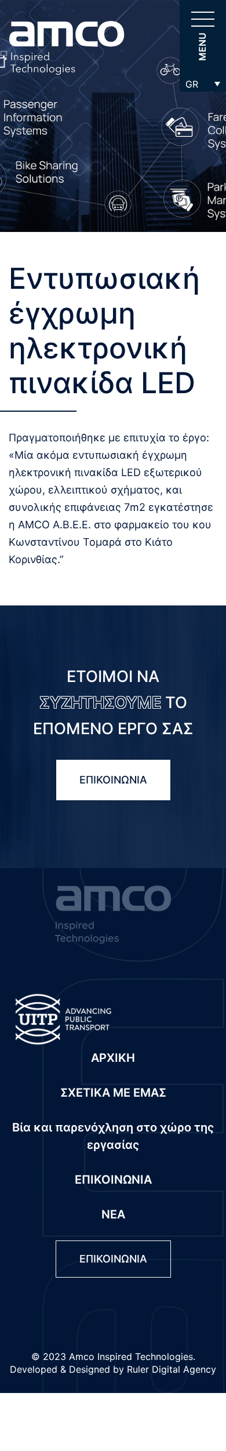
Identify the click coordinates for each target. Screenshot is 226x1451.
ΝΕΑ (113, 1214)
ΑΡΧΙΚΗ (113, 1058)
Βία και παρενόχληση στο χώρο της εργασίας (113, 1136)
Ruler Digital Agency (171, 1369)
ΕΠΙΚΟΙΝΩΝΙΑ (113, 780)
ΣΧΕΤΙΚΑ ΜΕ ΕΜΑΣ (113, 1093)
